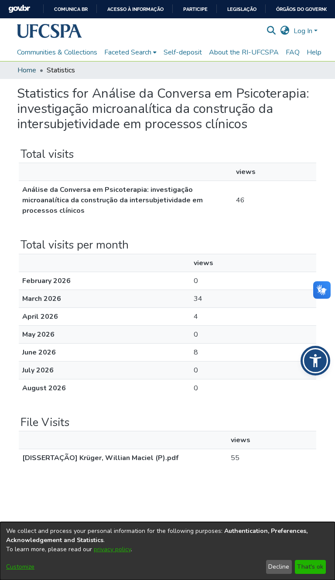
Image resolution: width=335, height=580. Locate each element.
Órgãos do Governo (302, 9)
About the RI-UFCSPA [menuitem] (244, 52)
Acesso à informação (135, 9)
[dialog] (167, 551)
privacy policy (112, 549)
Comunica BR (71, 9)
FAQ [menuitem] (293, 52)
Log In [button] (304, 31)
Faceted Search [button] (127, 52)
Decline (278, 567)
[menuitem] (130, 52)
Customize (20, 567)
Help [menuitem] (314, 52)
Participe (195, 9)
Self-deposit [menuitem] (183, 52)
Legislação (241, 9)
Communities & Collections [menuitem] (57, 52)
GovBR (19, 9)
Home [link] (26, 70)
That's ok (310, 567)
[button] (49, 31)
